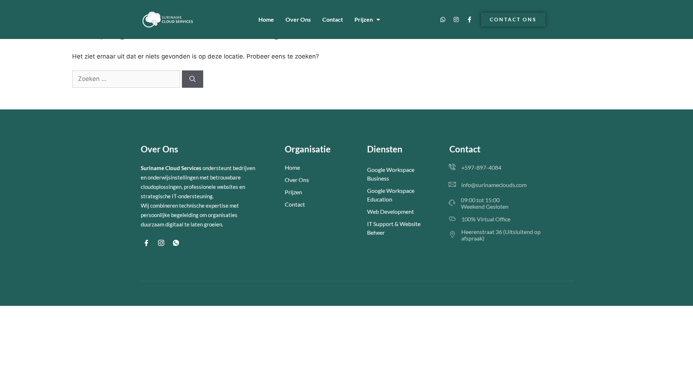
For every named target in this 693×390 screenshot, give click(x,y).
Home (266, 19)
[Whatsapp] (443, 19)
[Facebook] (146, 243)
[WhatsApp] (175, 243)
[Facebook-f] (469, 19)
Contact (332, 19)
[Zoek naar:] (127, 78)
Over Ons (298, 19)
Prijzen (363, 19)
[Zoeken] (192, 79)
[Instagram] (456, 19)
